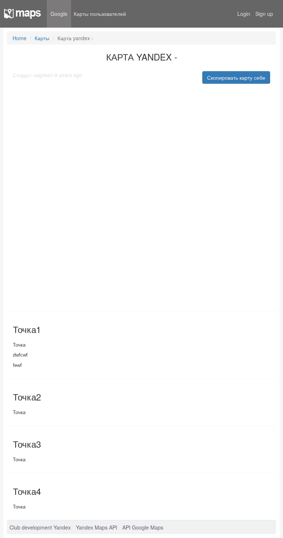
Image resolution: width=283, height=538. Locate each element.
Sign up (264, 13)
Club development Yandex (40, 527)
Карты (42, 38)
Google (58, 13)
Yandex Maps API (96, 527)
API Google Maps (142, 527)
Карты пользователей (100, 13)
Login (243, 13)
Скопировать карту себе (236, 77)
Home (20, 38)
